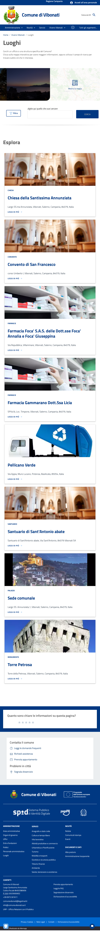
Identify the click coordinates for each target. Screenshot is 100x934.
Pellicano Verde (21, 465)
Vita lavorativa (37, 839)
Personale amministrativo (13, 851)
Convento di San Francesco (31, 264)
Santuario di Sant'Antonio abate (36, 531)
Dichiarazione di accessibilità (65, 896)
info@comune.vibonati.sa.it (14, 905)
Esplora (11, 142)
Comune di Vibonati (40, 14)
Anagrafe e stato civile (41, 831)
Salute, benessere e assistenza (44, 871)
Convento (12, 256)
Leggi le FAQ (59, 888)
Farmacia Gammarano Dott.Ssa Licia (40, 402)
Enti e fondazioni (10, 843)
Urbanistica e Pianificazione (43, 847)
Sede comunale (21, 598)
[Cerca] (94, 15)
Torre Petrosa (20, 664)
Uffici (5, 839)
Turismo (35, 851)
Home (5, 34)
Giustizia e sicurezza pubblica (44, 859)
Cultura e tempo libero (41, 835)
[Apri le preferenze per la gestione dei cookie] (6, 927)
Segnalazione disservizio (64, 892)
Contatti (7, 879)
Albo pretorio (70, 852)
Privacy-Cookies (27, 921)
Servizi (35, 826)
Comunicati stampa (73, 835)
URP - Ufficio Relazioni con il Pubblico (18, 909)
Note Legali (40, 921)
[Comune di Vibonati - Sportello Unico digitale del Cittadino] (11, 14)
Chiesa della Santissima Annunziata (39, 198)
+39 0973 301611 (10, 897)
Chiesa (11, 190)
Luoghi (6, 855)
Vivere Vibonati (18, 34)
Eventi (67, 839)
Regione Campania (54, 1)
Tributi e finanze (38, 863)
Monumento (13, 657)
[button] (83, 2)
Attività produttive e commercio (45, 843)
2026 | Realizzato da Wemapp (15, 928)
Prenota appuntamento (63, 884)
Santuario (12, 524)
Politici (5, 847)
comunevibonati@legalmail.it (15, 901)
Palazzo (11, 590)
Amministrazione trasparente (77, 856)
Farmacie (12, 323)
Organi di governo (10, 835)
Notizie (68, 831)
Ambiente (36, 867)
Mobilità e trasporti (39, 855)
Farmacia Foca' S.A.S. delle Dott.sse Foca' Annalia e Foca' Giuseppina (44, 333)
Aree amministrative (11, 831)
